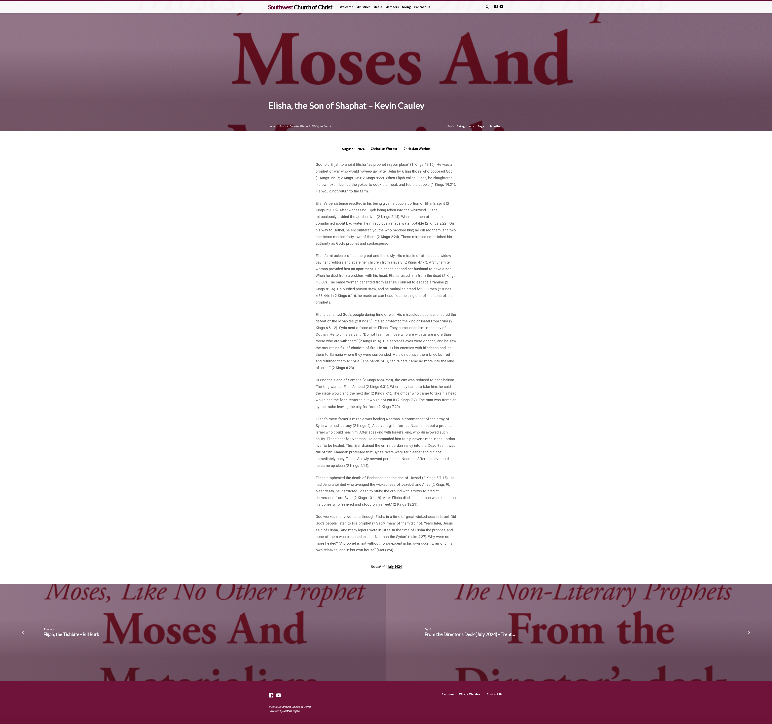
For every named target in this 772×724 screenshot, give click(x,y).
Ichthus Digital (291, 711)
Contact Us (422, 7)
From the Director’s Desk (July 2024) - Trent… (470, 634)
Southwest (300, 7)
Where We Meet (470, 694)
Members (392, 7)
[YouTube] (501, 6)
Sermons (448, 694)
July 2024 (395, 566)
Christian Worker (299, 126)
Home (271, 126)
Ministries (363, 7)
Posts (282, 126)
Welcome (346, 7)
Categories (464, 126)
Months (495, 126)
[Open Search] (487, 7)
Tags (481, 126)
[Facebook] (496, 6)
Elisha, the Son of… (322, 126)
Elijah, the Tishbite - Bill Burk (71, 634)
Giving (406, 7)
